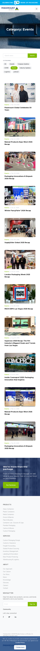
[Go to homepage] (10, 8)
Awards (12, 64)
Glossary (6, 583)
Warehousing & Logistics (11, 560)
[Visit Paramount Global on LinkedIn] (18, 618)
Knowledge (7, 580)
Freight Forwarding (9, 546)
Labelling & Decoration (10, 554)
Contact (5, 588)
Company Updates (23, 64)
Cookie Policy (20, 643)
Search (32, 55)
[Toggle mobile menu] (36, 9)
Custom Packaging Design (11, 540)
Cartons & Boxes (8, 528)
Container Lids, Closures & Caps (13, 523)
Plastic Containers (8, 512)
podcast (16, 72)
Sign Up (32, 604)
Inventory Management (10, 551)
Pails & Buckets (8, 520)
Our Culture (7, 572)
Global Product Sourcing (11, 549)
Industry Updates (25, 68)
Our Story (6, 574)
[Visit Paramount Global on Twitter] (11, 618)
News (5, 577)
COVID (6, 68)
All (5, 64)
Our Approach (7, 569)
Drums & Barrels (8, 517)
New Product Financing (10, 557)
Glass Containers (8, 509)
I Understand (20, 647)
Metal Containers (8, 514)
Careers (5, 585)
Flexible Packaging (9, 525)
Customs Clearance (9, 543)
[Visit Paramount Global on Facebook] (5, 618)
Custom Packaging (9, 531)
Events (14, 68)
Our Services (11, 485)
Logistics (7, 72)
